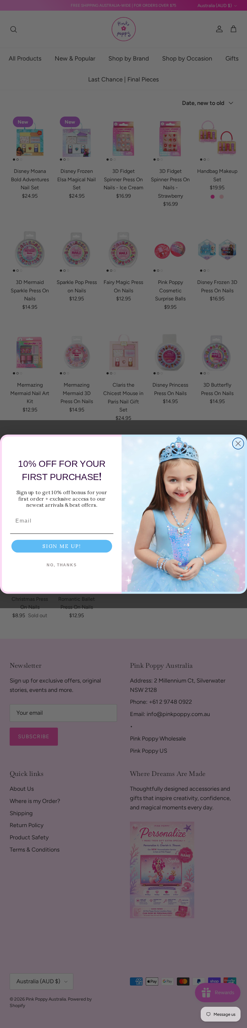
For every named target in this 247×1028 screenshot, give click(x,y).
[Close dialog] (238, 443)
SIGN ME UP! (61, 546)
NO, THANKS (62, 565)
